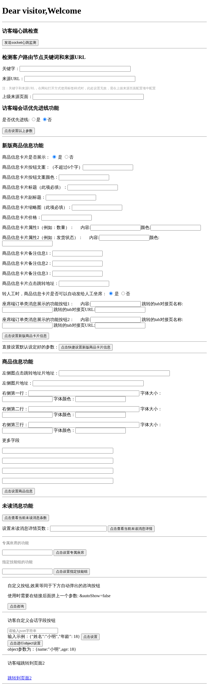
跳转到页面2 (20, 678)
